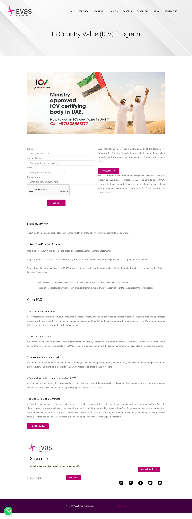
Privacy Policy (121, 506)
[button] (8, 511)
